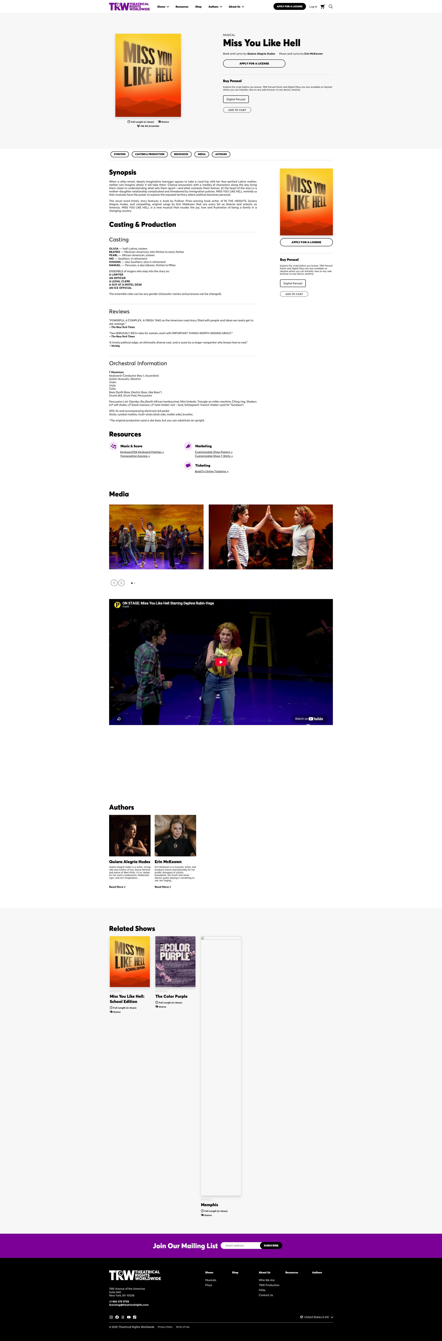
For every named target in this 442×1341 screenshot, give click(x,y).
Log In (313, 6)
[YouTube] (129, 1317)
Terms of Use (182, 1326)
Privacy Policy (165, 1326)
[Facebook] (117, 1317)
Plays (208, 1285)
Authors (221, 154)
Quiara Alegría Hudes (261, 53)
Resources (181, 154)
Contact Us (266, 1295)
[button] (114, 583)
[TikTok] (135, 1317)
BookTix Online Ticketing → (211, 471)
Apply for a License (254, 63)
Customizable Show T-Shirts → (214, 456)
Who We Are (267, 1280)
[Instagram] (111, 1317)
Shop (235, 1272)
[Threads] (123, 1317)
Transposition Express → (135, 456)
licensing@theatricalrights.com (128, 1304)
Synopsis (120, 154)
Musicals (210, 1280)
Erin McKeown (313, 53)
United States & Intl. (316, 1317)
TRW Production (269, 1285)
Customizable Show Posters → (213, 452)
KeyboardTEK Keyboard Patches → (142, 452)
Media (202, 154)
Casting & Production (149, 154)
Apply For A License (289, 6)
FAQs (262, 1290)
